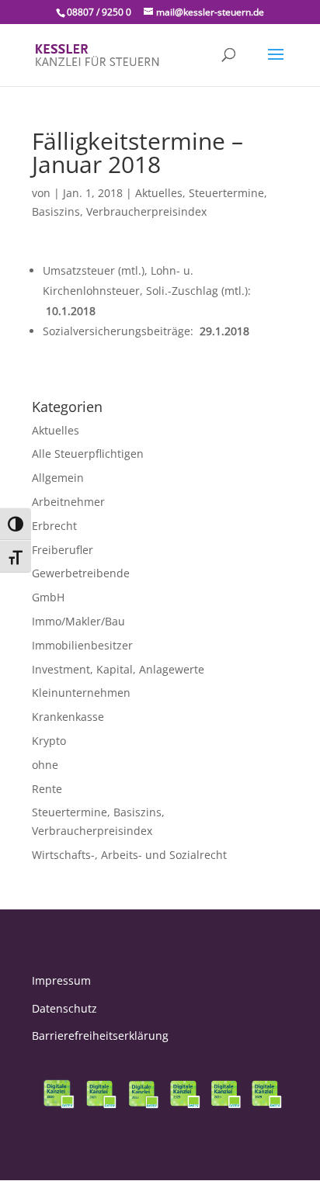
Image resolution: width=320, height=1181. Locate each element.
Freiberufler (62, 549)
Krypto (49, 740)
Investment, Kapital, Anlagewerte (118, 669)
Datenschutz (64, 1008)
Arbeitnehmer (68, 501)
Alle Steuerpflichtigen (88, 453)
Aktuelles (159, 192)
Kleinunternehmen (81, 692)
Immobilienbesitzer (82, 645)
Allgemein (58, 477)
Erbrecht (54, 525)
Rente (47, 788)
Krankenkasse (68, 716)
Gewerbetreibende (81, 573)
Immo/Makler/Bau (78, 621)
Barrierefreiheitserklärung (100, 1035)
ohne (45, 764)
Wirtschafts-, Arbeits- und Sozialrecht (129, 854)
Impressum (61, 980)
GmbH (48, 597)
